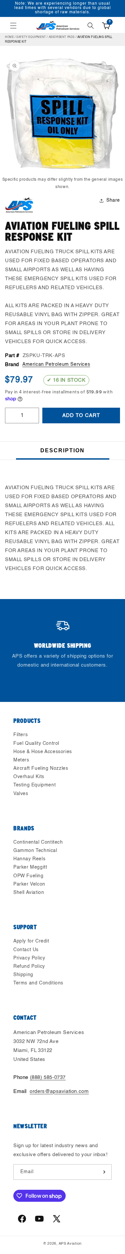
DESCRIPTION (62, 450)
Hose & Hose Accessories (42, 751)
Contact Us (26, 949)
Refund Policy (29, 966)
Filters (20, 734)
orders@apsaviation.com (59, 1091)
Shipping (23, 974)
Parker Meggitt (30, 867)
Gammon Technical (35, 850)
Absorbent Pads (62, 37)
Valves (20, 793)
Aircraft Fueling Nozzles (40, 768)
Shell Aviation (28, 892)
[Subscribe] (104, 1172)
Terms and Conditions (38, 983)
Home (9, 37)
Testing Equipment (34, 785)
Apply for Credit (31, 941)
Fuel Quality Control (36, 743)
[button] (13, 25)
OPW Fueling (28, 876)
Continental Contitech (38, 842)
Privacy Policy (29, 958)
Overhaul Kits (28, 776)
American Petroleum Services (56, 364)
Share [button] (113, 200)
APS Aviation (70, 1244)
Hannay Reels (29, 859)
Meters (21, 760)
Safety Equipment (31, 37)
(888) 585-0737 (48, 1077)
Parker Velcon (29, 884)
